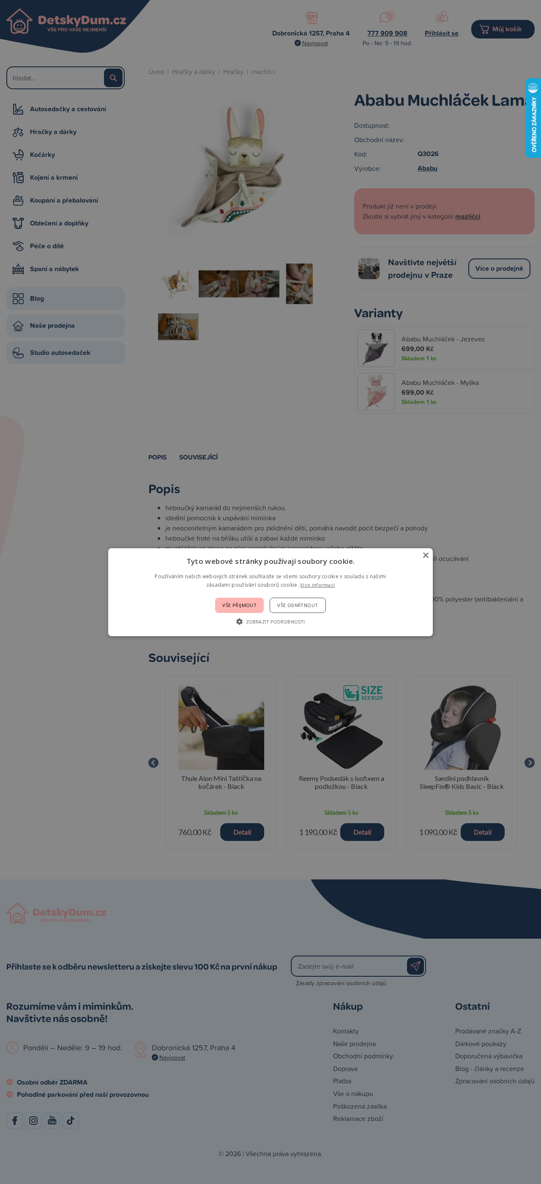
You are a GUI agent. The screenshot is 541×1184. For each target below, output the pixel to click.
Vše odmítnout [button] (297, 605)
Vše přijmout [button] (239, 605)
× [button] (425, 555)
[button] (270, 621)
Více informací (317, 585)
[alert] (270, 592)
